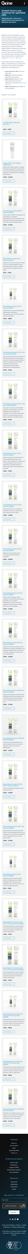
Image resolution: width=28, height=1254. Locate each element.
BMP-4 (7, 58)
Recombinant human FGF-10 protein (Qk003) (12, 594)
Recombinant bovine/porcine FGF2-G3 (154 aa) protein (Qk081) (13, 1063)
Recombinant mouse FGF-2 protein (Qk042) (12, 454)
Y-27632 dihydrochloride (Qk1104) (11, 123)
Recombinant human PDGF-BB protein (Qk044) (13, 739)
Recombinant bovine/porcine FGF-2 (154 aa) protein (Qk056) (13, 968)
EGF (11, 58)
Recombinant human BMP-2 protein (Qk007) (12, 211)
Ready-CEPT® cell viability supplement (12, 164)
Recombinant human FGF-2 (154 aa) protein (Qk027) (14, 404)
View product (7, 133)
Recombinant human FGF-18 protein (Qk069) (12, 643)
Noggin (20, 58)
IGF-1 (13, 58)
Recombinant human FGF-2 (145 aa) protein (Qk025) (14, 353)
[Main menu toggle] (24, 3)
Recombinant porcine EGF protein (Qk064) (12, 875)
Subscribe (13, 1212)
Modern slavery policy (18, 1227)
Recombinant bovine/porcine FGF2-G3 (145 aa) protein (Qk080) (13, 1015)
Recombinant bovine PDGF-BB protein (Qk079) (13, 1109)
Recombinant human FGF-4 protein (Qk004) (12, 505)
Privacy (18, 1225)
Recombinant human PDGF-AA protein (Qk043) (13, 691)
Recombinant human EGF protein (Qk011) (11, 259)
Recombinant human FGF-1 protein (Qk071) (12, 307)
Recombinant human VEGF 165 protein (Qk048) (13, 827)
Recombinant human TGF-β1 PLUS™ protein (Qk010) (12, 785)
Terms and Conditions (8, 1225)
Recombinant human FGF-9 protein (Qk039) (12, 549)
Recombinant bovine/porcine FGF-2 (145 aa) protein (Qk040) (13, 923)
